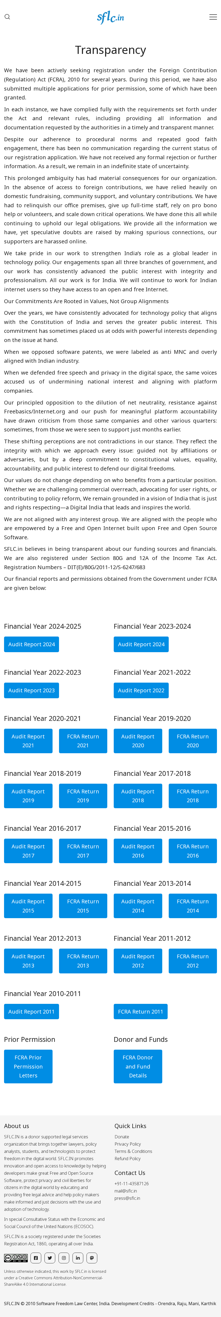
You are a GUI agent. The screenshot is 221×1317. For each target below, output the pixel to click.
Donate (122, 1137)
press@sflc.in (127, 1198)
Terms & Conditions (133, 1151)
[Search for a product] (7, 16)
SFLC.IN (12, 1303)
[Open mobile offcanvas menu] (213, 16)
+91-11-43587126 (132, 1184)
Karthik (208, 1303)
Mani (193, 1303)
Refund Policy (128, 1159)
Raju (181, 1303)
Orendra (166, 1303)
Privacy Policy (128, 1144)
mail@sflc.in (126, 1191)
